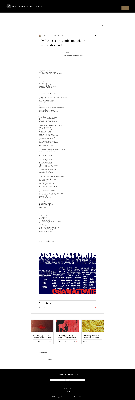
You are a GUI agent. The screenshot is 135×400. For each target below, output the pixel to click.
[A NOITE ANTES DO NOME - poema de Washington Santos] (42, 326)
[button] (125, 8)
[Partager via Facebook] (39, 303)
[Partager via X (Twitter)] (43, 303)
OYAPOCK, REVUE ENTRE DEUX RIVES (27, 6)
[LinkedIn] (70, 392)
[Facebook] (65, 392)
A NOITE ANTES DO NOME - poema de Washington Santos (42, 336)
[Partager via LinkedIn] (47, 303)
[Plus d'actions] (95, 36)
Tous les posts (34, 25)
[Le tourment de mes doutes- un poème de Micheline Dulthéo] (93, 326)
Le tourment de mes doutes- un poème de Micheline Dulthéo (92, 336)
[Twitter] (67, 392)
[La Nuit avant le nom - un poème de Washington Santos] (67, 326)
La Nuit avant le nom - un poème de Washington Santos (67, 336)
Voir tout (102, 316)
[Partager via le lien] (51, 303)
